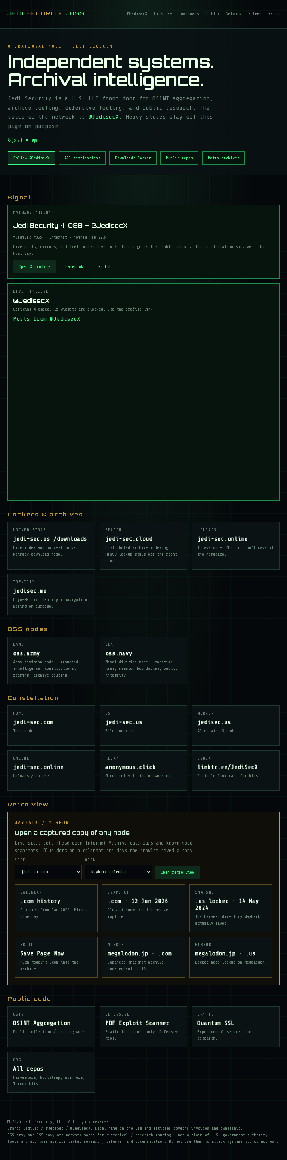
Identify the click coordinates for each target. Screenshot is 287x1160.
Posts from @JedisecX (46, 318)
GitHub (212, 13)
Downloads (189, 13)
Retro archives (223, 158)
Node (20, 860)
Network (233, 13)
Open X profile (34, 266)
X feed (255, 13)
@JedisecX (137, 13)
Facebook (74, 266)
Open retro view (177, 872)
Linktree (163, 13)
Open (90, 860)
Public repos (179, 158)
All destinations (82, 158)
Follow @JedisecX (31, 158)
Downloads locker (133, 158)
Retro (274, 13)
